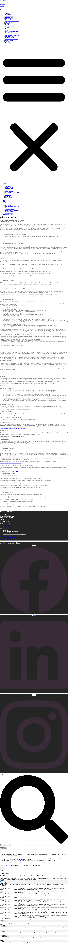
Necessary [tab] (2, 880)
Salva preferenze (18, 943)
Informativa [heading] (4, 851)
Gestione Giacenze (9, 18)
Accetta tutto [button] (27, 943)
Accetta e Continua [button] (25, 865)
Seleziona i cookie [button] (36, 865)
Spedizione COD (9, 40)
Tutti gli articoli (9, 41)
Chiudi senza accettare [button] (13, 865)
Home (6, 12)
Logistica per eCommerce (11, 31)
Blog (6, 30)
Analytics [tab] (2, 930)
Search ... (2, 774)
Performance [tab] (2, 925)
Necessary (4, 882)
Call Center (8, 14)
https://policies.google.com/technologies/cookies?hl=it (13, 428)
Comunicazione (9, 16)
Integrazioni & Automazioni (12, 21)
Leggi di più (4, 865)
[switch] (0, 921)
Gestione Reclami (9, 19)
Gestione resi (8, 34)
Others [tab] (1, 940)
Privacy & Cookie (7, 532)
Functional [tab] (2, 920)
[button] (34, 113)
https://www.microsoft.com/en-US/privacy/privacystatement (37, 444)
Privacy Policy (20, 436)
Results (2, 846)
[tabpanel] (34, 902)
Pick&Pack (7, 24)
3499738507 (8, 526)
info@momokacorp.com (41, 225)
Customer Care (9, 17)
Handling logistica (9, 36)
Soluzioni (7, 27)
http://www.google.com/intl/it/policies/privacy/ (11, 463)
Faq (6, 28)
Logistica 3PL (8, 32)
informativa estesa (23, 860)
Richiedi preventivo (10, 43)
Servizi (7, 13)
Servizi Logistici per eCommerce (10, 531)
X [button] (65, 852)
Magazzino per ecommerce (12, 35)
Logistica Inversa (9, 26)
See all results (3, 848)
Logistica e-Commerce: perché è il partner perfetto (14, 534)
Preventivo (5, 530)
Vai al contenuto (3, 0)
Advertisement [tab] (3, 935)
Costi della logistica (10, 37)
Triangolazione (9, 22)
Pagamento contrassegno (11, 39)
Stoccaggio (8, 23)
